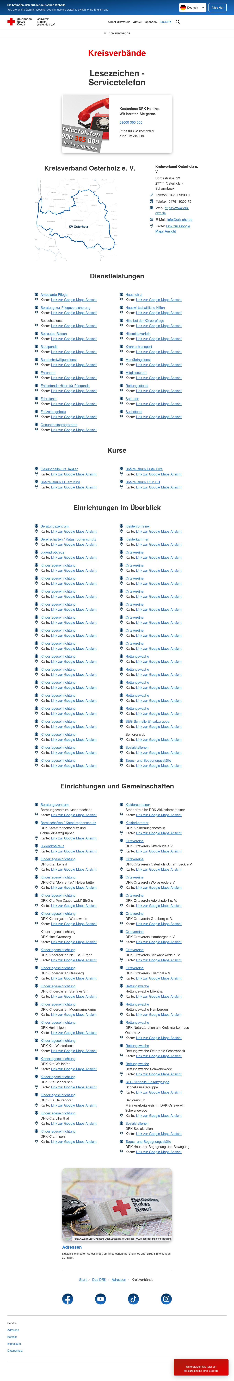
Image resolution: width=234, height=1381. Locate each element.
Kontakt (12, 1337)
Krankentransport (139, 346)
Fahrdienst (49, 398)
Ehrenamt (48, 372)
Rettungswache (137, 656)
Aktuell (137, 22)
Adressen (72, 1247)
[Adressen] (117, 1204)
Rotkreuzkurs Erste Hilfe (144, 468)
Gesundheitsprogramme (59, 424)
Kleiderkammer (137, 539)
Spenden (151, 22)
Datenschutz (15, 1350)
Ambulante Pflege (54, 294)
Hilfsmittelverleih (138, 333)
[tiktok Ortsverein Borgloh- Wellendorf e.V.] (133, 1299)
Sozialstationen (137, 747)
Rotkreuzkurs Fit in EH (143, 481)
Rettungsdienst (137, 385)
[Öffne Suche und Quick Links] (177, 22)
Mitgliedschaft (136, 372)
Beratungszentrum (55, 526)
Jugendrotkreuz (52, 552)
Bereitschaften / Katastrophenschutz (68, 539)
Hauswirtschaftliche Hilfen (145, 307)
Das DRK (165, 22)
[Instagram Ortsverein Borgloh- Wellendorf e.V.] (166, 1299)
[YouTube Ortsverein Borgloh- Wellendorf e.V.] (100, 1299)
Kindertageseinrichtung (58, 565)
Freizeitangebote (53, 411)
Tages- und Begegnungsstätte (148, 760)
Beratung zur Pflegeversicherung (65, 307)
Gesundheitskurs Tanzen (59, 468)
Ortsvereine (135, 552)
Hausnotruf (134, 294)
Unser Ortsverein (119, 22)
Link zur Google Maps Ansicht (172, 228)
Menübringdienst (138, 359)
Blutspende (49, 346)
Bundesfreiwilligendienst (59, 359)
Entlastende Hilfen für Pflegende (65, 385)
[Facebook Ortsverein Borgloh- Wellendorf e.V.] (67, 1299)
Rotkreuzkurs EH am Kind (60, 481)
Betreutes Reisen (54, 333)
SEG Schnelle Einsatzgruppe (147, 721)
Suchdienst (134, 411)
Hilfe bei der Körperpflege (145, 320)
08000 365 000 (131, 122)
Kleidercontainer (138, 526)
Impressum (14, 1344)
